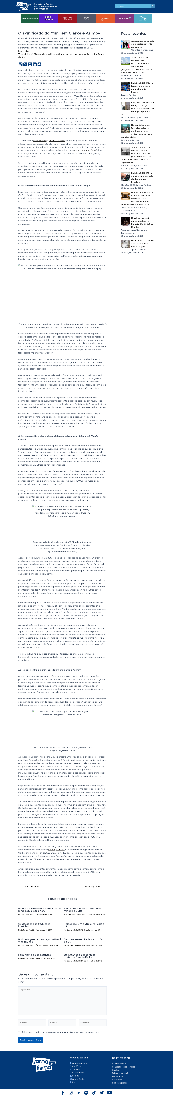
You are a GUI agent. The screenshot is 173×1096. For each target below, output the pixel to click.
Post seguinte (94, 887)
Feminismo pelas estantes (34, 954)
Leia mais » (23, 51)
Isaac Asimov (39, 140)
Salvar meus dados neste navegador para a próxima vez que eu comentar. (60, 1032)
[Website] (93, 1023)
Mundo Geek (23, 914)
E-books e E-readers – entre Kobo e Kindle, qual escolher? (39, 909)
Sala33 (33, 914)
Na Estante (76, 914)
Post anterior (30, 887)
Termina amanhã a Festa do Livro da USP (84, 940)
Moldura (67, 914)
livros (89, 54)
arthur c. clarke (64, 54)
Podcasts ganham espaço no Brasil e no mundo (39, 940)
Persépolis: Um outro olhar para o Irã (84, 925)
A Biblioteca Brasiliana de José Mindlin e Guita (82, 909)
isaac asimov (79, 54)
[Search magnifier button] (153, 6)
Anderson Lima (47, 54)
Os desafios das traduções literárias (34, 925)
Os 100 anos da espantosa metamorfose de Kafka (79, 956)
